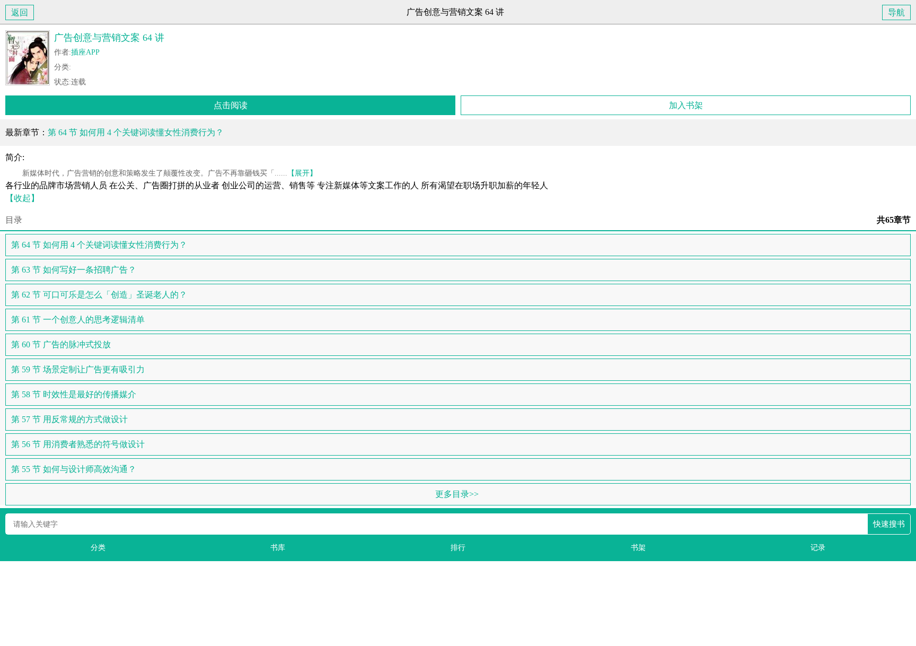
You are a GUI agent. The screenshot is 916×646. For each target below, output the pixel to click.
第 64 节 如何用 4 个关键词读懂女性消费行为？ (136, 132)
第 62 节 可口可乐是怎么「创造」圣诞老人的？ (99, 294)
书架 (638, 548)
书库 (277, 548)
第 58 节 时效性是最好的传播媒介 (73, 394)
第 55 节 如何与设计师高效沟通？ (73, 469)
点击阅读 (231, 105)
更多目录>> (457, 494)
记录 (818, 548)
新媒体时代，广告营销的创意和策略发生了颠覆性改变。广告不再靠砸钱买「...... (161, 173)
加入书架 (686, 105)
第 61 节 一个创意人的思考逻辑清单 (78, 319)
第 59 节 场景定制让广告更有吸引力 (78, 369)
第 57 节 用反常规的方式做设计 (69, 419)
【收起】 (22, 198)
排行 (458, 548)
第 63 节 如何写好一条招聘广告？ (73, 269)
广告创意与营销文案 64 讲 (109, 37)
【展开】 (302, 173)
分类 (98, 548)
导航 (896, 12)
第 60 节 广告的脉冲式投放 (61, 344)
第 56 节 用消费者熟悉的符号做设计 (78, 444)
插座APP (85, 52)
